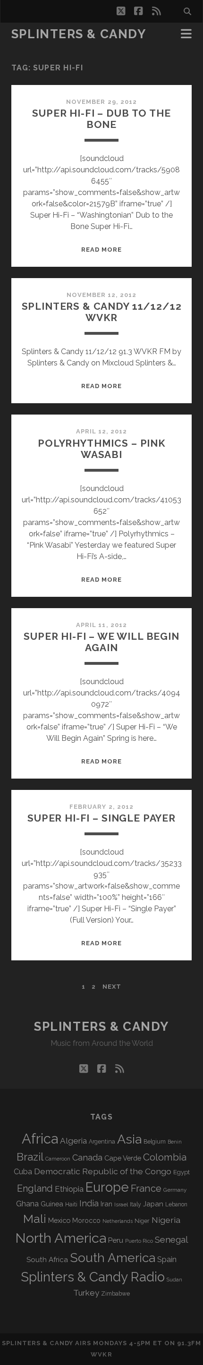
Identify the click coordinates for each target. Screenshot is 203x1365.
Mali (34, 1219)
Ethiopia (69, 1189)
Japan (153, 1204)
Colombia (164, 1157)
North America (60, 1238)
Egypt (181, 1172)
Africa (40, 1138)
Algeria (73, 1140)
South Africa (47, 1259)
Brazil (30, 1157)
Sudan (174, 1280)
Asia (129, 1139)
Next (111, 986)
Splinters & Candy (78, 34)
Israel (121, 1204)
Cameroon (57, 1159)
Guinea (52, 1204)
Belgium (155, 1141)
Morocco (86, 1220)
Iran (106, 1204)
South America (112, 1257)
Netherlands (117, 1221)
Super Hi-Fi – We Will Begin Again (101, 641)
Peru (115, 1240)
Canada (87, 1157)
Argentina (102, 1141)
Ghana (27, 1203)
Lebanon (176, 1204)
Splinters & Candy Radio (93, 1277)
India (89, 1203)
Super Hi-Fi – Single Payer (101, 818)
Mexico (59, 1220)
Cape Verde (122, 1158)
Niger (142, 1220)
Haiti (71, 1204)
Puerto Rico (139, 1241)
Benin (175, 1142)
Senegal (171, 1239)
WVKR (101, 1354)
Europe (107, 1187)
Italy (135, 1204)
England (35, 1188)
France (146, 1188)
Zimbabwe (115, 1293)
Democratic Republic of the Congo (102, 1171)
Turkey (86, 1292)
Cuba (23, 1171)
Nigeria (166, 1220)
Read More (101, 249)
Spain (167, 1259)
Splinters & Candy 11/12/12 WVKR (102, 311)
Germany (174, 1190)
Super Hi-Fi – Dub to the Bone (101, 118)
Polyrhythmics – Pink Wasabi (101, 448)
